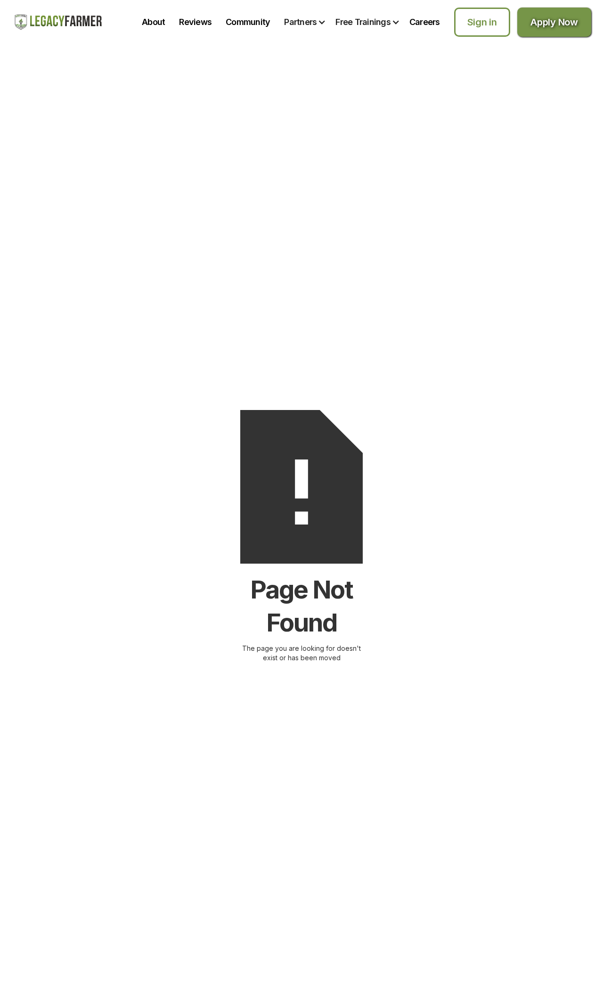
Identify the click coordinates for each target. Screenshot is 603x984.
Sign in (482, 22)
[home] (58, 22)
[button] (309, 22)
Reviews (195, 22)
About (153, 22)
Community (248, 22)
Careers (424, 22)
